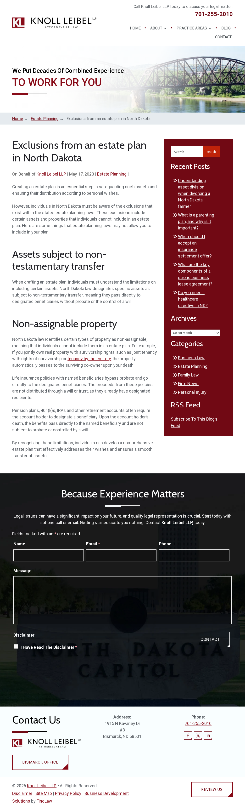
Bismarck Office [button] (40, 762)
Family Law (188, 374)
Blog (226, 28)
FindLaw (44, 801)
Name (19, 543)
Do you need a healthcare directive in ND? (193, 299)
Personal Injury (192, 392)
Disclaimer (23, 635)
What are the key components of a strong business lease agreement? (195, 274)
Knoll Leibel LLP (51, 174)
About (156, 28)
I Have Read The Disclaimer (49, 647)
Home (135, 28)
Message (22, 570)
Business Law (191, 357)
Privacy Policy (68, 793)
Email (93, 543)
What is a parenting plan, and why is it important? (196, 221)
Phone (165, 543)
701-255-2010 (214, 14)
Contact (223, 37)
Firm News (188, 383)
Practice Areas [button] (192, 28)
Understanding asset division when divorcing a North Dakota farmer (194, 193)
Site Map (43, 793)
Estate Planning (112, 174)
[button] (240, 775)
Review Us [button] (212, 789)
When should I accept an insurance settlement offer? (195, 246)
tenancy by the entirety (89, 358)
